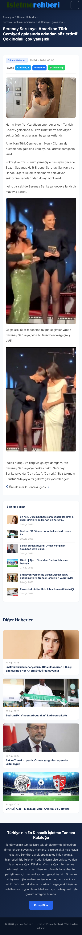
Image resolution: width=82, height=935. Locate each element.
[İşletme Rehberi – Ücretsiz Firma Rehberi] (33, 5)
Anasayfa (8, 17)
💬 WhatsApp (57, 67)
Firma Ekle (41, 905)
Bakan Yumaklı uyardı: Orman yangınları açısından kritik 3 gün (42, 547)
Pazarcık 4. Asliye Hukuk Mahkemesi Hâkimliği (47, 589)
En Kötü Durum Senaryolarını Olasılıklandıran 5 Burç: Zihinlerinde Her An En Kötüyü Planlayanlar (47, 520)
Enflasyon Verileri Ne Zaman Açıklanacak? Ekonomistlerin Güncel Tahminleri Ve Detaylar (46, 576)
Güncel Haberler (26, 17)
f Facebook (39, 67)
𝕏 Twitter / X (23, 67)
